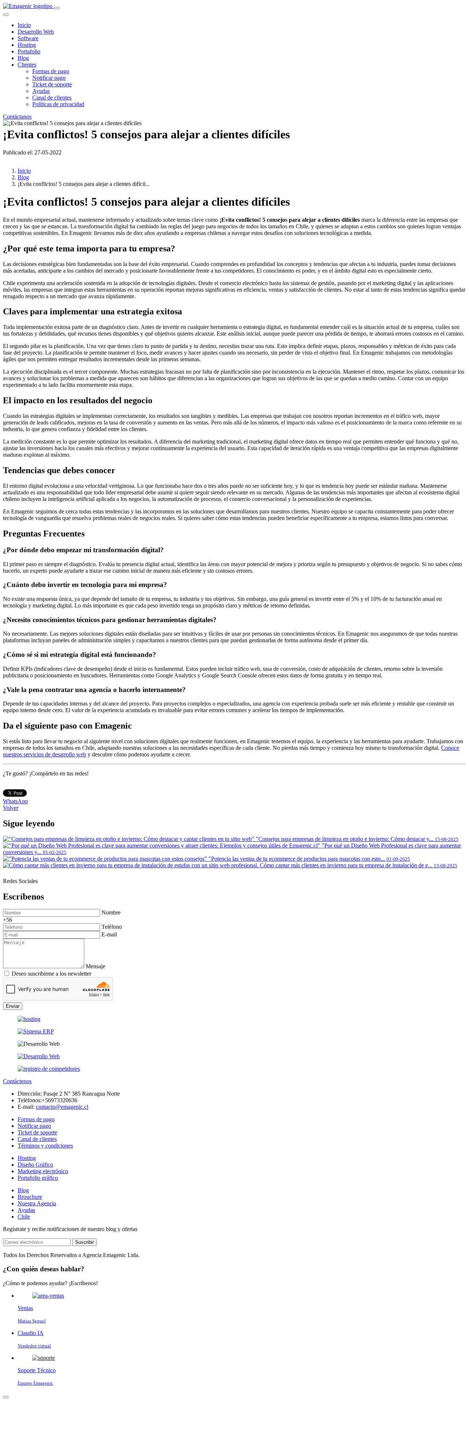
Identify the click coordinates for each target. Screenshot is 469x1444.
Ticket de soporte (52, 84)
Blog (23, 58)
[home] (28, 6)
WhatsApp (15, 801)
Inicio (24, 25)
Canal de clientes (51, 97)
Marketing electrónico (43, 1171)
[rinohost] (29, 1019)
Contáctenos (17, 1081)
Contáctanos (17, 116)
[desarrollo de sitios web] (39, 1056)
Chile (24, 1216)
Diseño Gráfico (35, 1164)
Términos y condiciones (45, 1145)
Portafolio (29, 51)
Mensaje (95, 966)
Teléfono (111, 927)
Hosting (27, 45)
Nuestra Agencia (37, 1203)
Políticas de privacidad (58, 104)
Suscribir (84, 1242)
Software (28, 38)
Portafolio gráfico (38, 1178)
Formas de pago (50, 71)
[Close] (6, 15)
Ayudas (41, 91)
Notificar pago (49, 78)
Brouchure (30, 1197)
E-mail (109, 934)
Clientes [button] (27, 64)
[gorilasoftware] (36, 1031)
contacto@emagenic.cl (62, 1107)
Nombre (111, 912)
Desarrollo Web (36, 32)
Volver (10, 808)
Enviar (12, 1006)
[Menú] (57, 8)
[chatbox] (6, 1397)
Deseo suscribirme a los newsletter (51, 973)
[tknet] (49, 1069)
